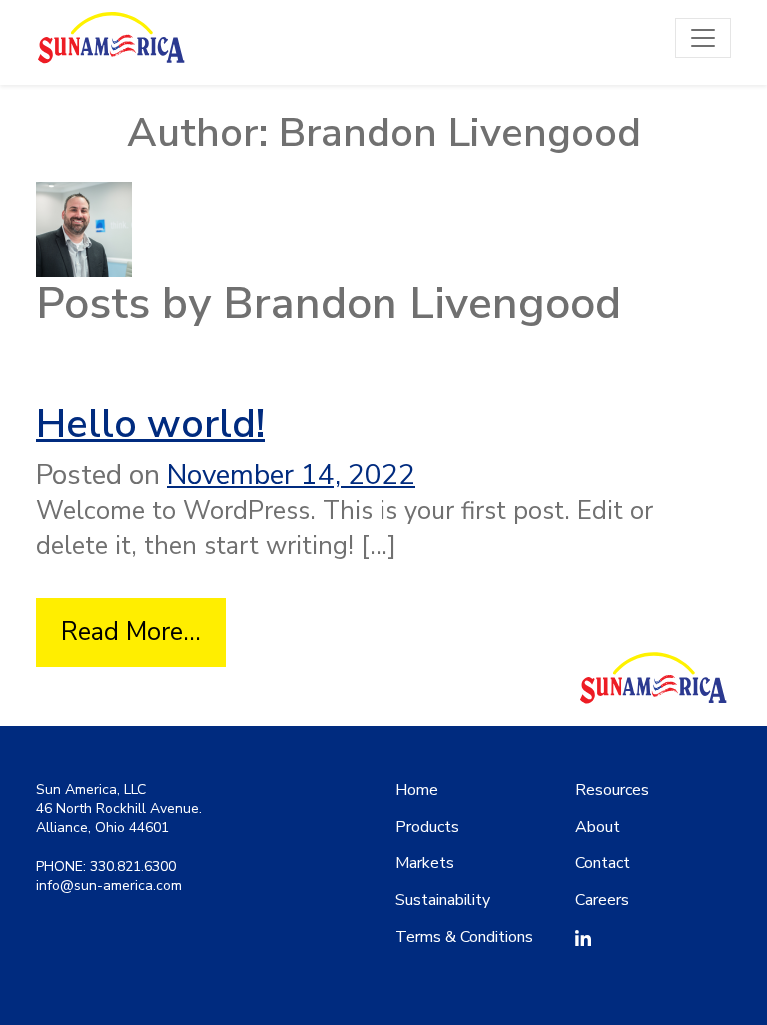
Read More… (143, 631)
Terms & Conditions (464, 937)
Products (427, 827)
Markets (424, 863)
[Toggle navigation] (703, 38)
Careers (602, 900)
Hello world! (150, 424)
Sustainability (442, 900)
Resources (612, 790)
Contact (602, 863)
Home (416, 790)
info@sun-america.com (109, 885)
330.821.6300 (133, 866)
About (597, 827)
